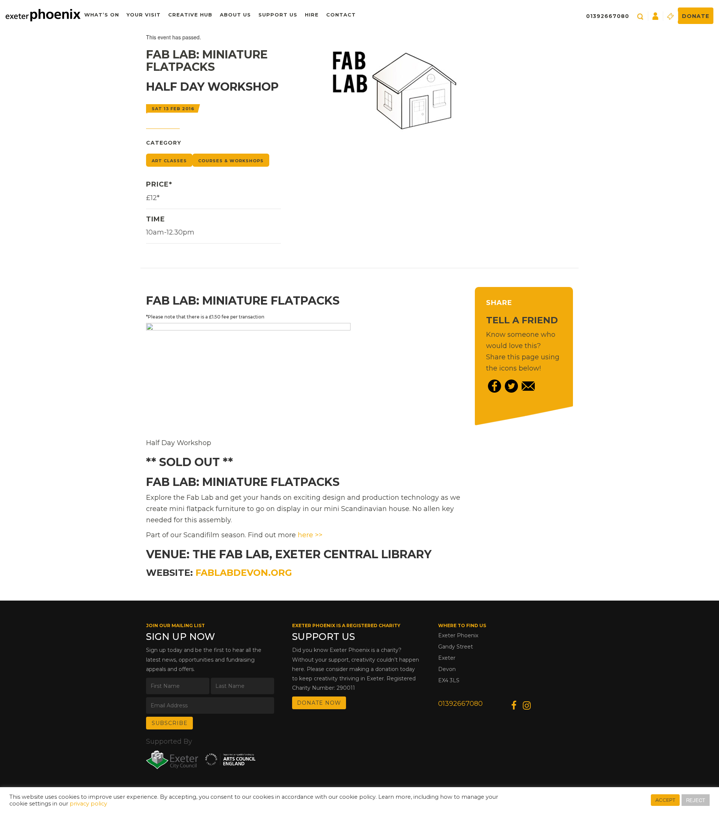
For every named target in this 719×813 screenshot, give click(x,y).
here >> (310, 535)
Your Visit (144, 15)
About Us (235, 15)
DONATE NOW (319, 702)
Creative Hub (190, 15)
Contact (341, 15)
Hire (312, 15)
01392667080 (607, 16)
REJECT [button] (695, 800)
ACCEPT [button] (665, 800)
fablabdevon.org (243, 572)
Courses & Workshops (231, 160)
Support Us (277, 15)
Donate (695, 16)
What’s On (101, 15)
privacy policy (88, 803)
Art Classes (169, 160)
